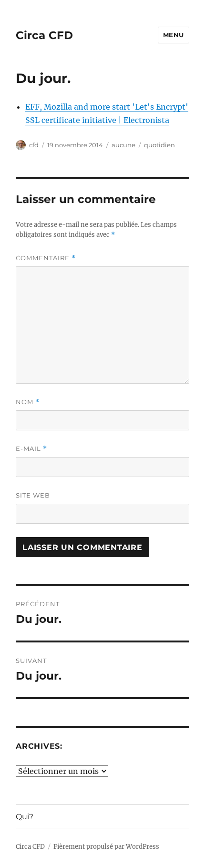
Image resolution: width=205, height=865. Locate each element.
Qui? (24, 816)
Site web (33, 495)
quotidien (159, 145)
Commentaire (46, 258)
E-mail (31, 449)
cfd (34, 145)
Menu (173, 35)
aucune (123, 145)
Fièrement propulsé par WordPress (106, 847)
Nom (28, 402)
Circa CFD (44, 35)
